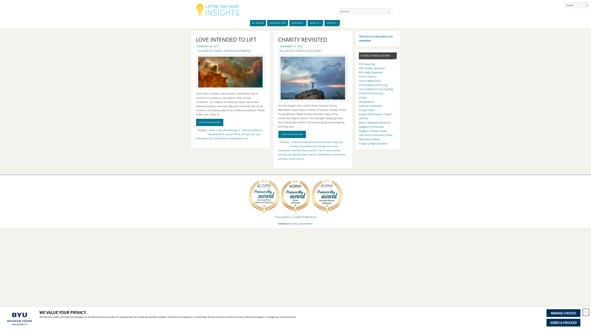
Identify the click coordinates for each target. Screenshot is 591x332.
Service (300, 158)
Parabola (294, 224)
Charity (218, 50)
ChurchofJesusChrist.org (373, 85)
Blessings (233, 130)
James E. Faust (317, 150)
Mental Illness (300, 154)
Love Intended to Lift (226, 40)
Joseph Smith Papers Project (375, 114)
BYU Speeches (367, 64)
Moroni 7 (313, 154)
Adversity (338, 142)
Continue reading (209, 122)
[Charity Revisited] (312, 78)
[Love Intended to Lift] (230, 72)
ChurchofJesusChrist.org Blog (376, 89)
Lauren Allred (233, 134)
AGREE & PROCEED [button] (563, 322)
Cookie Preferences (305, 217)
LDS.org (245, 134)
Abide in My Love (218, 130)
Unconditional (220, 138)
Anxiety (294, 146)
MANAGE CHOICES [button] (563, 313)
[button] (586, 312)
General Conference (370, 106)
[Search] (388, 11)
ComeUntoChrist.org (371, 93)
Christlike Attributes (237, 50)
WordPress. (307, 224)
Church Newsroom (370, 81)
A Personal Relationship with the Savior (312, 142)
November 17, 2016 (291, 46)
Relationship (325, 154)
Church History (367, 76)
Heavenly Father (216, 134)
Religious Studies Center (373, 131)
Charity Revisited (302, 40)
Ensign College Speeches (373, 143)
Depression (284, 150)
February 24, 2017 (208, 46)
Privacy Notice (283, 217)
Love (252, 134)
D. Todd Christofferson (250, 130)
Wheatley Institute (369, 139)
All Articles (205, 50)
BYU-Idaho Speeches (371, 72)
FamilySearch (366, 101)
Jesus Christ (313, 50)
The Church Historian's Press (376, 135)
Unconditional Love (238, 138)
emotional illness (300, 150)
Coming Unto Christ (328, 146)
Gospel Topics (367, 110)
